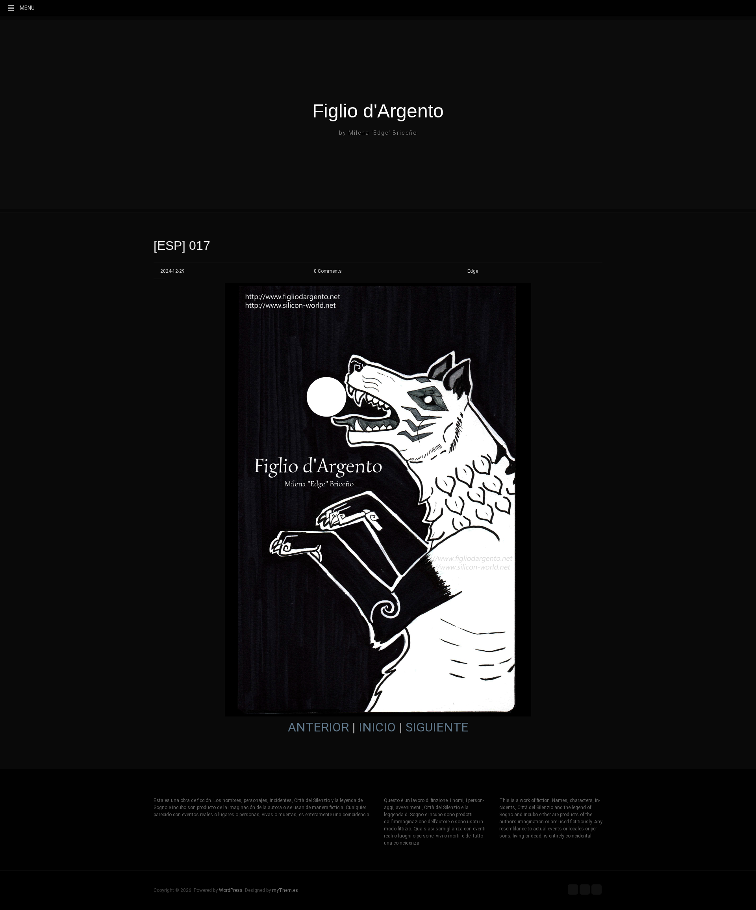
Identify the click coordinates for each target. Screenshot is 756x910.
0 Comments (328, 271)
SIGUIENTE (437, 727)
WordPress (231, 890)
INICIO (377, 727)
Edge (472, 271)
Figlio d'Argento (378, 111)
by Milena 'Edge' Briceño (378, 133)
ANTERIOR (318, 727)
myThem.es (285, 890)
